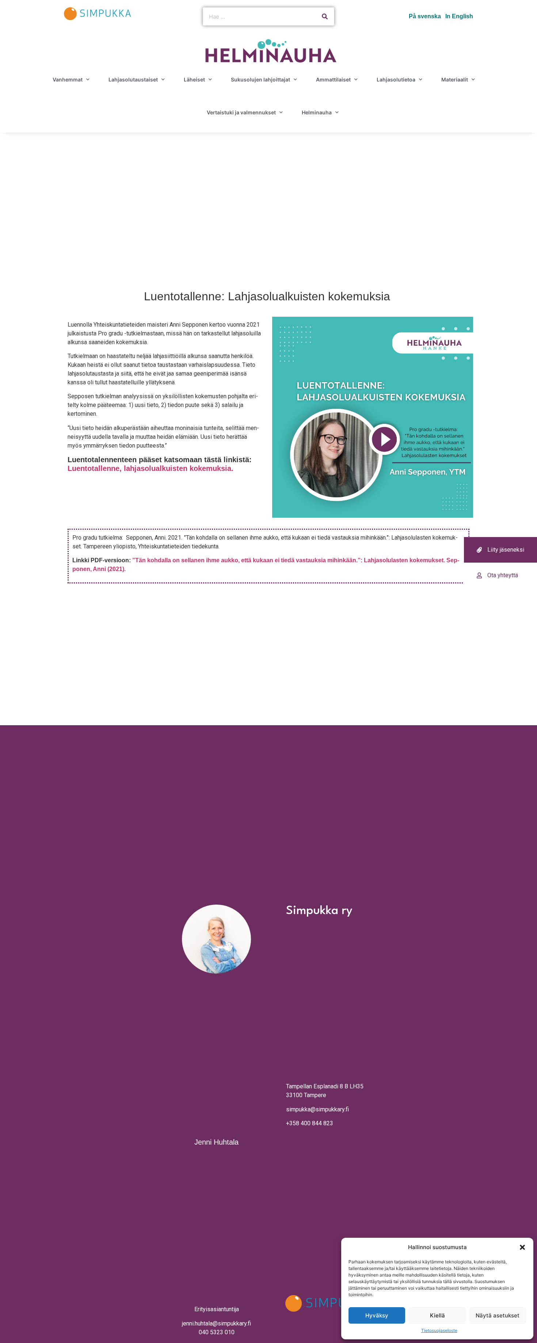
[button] (522, 1247)
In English (459, 16)
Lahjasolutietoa (396, 79)
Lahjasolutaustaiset (133, 79)
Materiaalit (454, 79)
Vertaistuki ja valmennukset (241, 112)
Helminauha (317, 112)
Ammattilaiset (333, 79)
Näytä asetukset (497, 1315)
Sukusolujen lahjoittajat (260, 79)
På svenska (425, 16)
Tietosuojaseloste (439, 1330)
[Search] (325, 16)
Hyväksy (376, 1315)
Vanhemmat (68, 79)
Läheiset (194, 79)
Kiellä (437, 1315)
